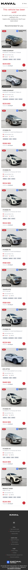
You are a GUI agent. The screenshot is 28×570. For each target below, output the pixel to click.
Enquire (6, 56)
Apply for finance (15, 539)
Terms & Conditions (14, 557)
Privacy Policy (14, 550)
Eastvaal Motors (5, 567)
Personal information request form (15, 554)
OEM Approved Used (15, 531)
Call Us (12, 56)
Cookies (14, 552)
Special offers (14, 533)
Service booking (15, 544)
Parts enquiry (15, 542)
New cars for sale (15, 529)
